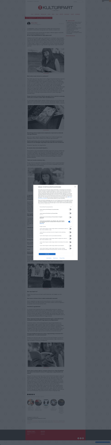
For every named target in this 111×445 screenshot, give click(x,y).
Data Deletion (48, 258)
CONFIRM (47, 254)
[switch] (69, 209)
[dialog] (55, 222)
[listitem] (55, 206)
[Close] (75, 187)
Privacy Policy (62, 258)
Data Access (55, 258)
